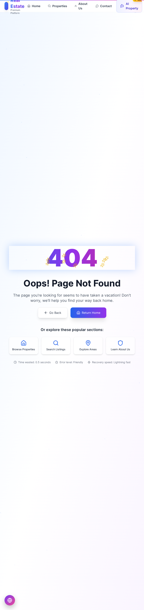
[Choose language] (9, 600)
